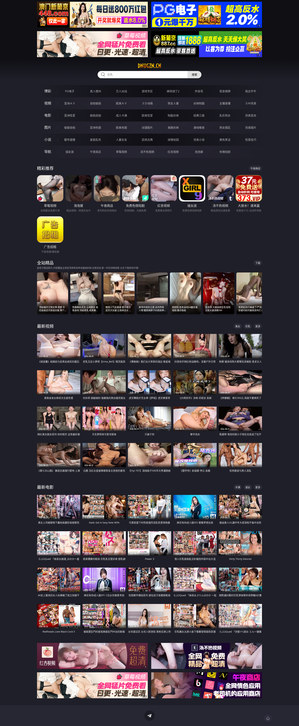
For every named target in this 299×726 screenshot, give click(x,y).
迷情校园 (173, 140)
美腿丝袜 (173, 127)
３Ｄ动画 (147, 103)
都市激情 (69, 140)
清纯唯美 (199, 127)
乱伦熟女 (224, 115)
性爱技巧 (250, 140)
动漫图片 (147, 127)
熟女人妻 (173, 103)
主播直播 (224, 103)
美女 (237, 326)
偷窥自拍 (69, 127)
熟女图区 (224, 127)
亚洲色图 (95, 127)
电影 (47, 115)
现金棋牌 (224, 91)
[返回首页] (268, 718)
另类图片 (250, 127)
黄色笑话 (224, 140)
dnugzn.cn (149, 65)
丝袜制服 (199, 103)
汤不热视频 (147, 152)
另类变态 (250, 115)
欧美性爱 (147, 115)
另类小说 (199, 140)
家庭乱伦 (95, 140)
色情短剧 (224, 152)
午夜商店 (95, 152)
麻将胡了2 (173, 91)
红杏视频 (173, 152)
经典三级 (199, 115)
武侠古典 (147, 140)
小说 (47, 139)
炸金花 (199, 91)
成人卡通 (121, 115)
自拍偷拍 (95, 103)
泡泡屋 (199, 152)
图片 (47, 127)
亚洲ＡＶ (69, 103)
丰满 (237, 487)
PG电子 (69, 91)
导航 (47, 151)
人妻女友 (121, 140)
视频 (47, 103)
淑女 (247, 487)
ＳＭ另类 (250, 103)
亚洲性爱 (69, 115)
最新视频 (45, 326)
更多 (257, 326)
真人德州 (95, 91)
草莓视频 (121, 152)
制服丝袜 (173, 115)
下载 (257, 263)
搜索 (194, 75)
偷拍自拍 (95, 115)
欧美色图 (121, 127)
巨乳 (247, 326)
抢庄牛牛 (250, 91)
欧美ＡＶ (121, 103)
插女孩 (70, 152)
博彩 (47, 91)
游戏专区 (147, 91)
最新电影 (45, 487)
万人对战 (121, 91)
